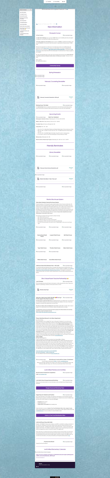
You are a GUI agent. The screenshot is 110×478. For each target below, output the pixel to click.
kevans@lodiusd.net (59, 335)
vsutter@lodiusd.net (64, 361)
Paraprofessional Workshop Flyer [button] (55, 388)
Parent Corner (46, 48)
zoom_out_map (72, 35)
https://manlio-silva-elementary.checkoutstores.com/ (46, 312)
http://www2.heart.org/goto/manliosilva (57, 49)
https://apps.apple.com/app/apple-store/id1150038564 (46, 350)
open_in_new (43, 360)
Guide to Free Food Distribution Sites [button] (55, 415)
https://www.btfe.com (55, 353)
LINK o (55, 361)
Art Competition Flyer (42, 374)
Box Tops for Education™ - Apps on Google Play (45, 352)
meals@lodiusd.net (39, 410)
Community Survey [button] (55, 65)
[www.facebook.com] (36, 466)
